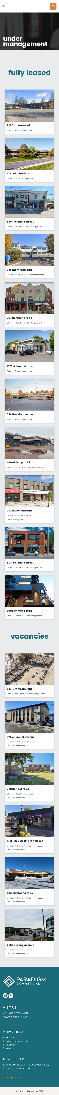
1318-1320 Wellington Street (25, 841)
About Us (8, 1037)
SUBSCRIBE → (11, 1078)
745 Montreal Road (19, 270)
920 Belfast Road (18, 789)
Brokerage (9, 1044)
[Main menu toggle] (53, 6)
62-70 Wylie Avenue (20, 414)
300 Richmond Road (20, 611)
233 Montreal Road (19, 510)
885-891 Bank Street (20, 221)
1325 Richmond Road (20, 366)
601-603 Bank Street (20, 562)
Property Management (16, 1041)
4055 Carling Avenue (20, 945)
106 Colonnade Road (20, 173)
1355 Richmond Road (20, 893)
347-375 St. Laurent (19, 689)
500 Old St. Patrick (19, 462)
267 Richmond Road (19, 318)
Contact (8, 1048)
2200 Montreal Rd (18, 125)
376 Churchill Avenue (20, 737)
